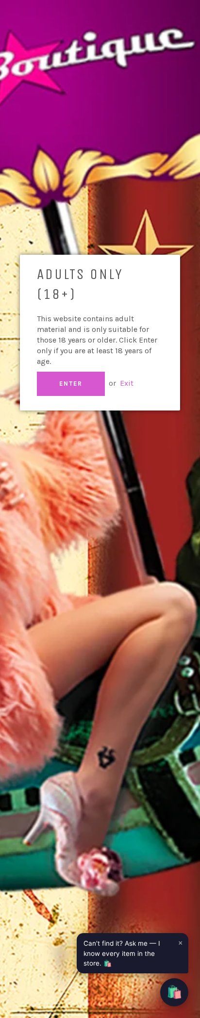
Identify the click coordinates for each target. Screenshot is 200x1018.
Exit (126, 383)
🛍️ (174, 992)
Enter (71, 383)
